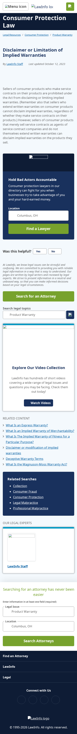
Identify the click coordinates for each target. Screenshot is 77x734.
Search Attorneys (39, 641)
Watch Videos (41, 403)
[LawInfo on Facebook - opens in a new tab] (21, 700)
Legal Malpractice (25, 503)
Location (14, 208)
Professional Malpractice (30, 508)
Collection (20, 486)
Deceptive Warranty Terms (24, 459)
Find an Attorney (15, 656)
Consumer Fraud (25, 491)
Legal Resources (12, 34)
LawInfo (9, 667)
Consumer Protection (37, 34)
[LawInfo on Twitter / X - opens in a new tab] (33, 700)
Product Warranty (63, 34)
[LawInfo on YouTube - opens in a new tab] (44, 700)
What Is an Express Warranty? (27, 425)
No (53, 251)
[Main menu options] (15, 6)
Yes (38, 251)
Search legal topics (17, 308)
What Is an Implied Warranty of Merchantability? (40, 431)
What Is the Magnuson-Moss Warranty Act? (36, 464)
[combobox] (38, 215)
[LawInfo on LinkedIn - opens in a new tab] (55, 700)
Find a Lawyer (38, 228)
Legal (7, 677)
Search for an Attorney (36, 296)
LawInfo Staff (15, 64)
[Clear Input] (64, 215)
